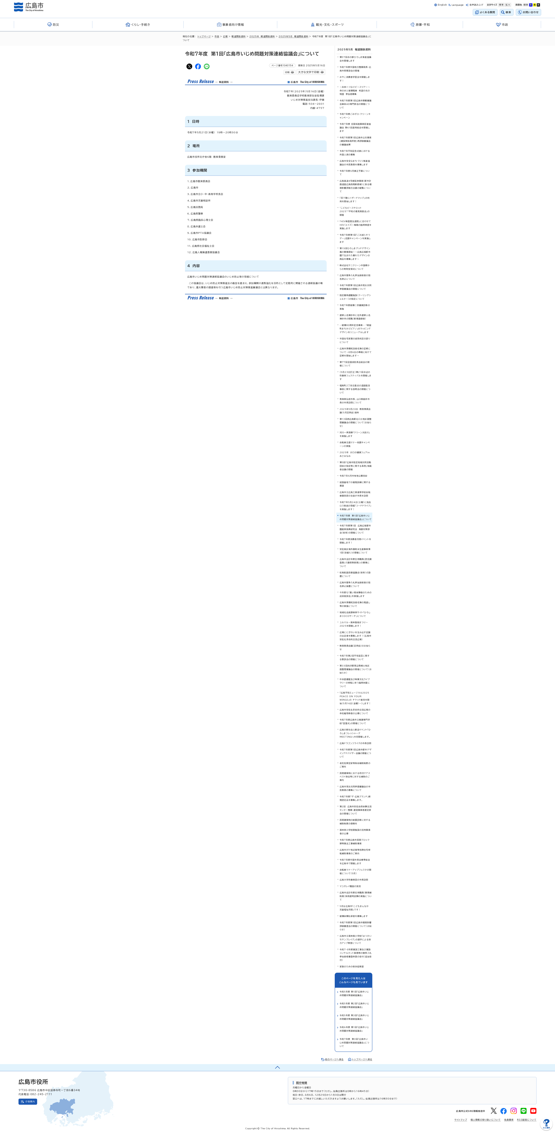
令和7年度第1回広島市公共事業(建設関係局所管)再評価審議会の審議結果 (355, 141)
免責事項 (509, 1120)
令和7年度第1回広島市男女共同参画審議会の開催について (355, 287)
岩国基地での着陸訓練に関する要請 (355, 484)
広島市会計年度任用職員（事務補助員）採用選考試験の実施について (356, 896)
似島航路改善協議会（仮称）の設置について (355, 574)
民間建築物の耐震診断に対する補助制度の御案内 (355, 822)
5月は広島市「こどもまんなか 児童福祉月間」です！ (354, 908)
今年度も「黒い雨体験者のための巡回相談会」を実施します (356, 594)
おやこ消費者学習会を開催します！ (355, 79)
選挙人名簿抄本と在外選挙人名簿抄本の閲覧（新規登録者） (355, 317)
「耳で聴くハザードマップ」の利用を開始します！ (355, 199)
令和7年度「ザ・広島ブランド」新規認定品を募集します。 (355, 798)
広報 (225, 36)
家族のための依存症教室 (352, 966)
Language (458, 5)
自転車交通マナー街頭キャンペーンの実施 (355, 444)
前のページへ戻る (334, 1059)
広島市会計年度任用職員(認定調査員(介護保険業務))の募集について (356, 562)
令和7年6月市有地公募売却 (353, 476)
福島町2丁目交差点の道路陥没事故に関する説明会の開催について (355, 389)
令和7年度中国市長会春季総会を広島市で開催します (355, 861)
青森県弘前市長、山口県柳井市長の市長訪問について (355, 401)
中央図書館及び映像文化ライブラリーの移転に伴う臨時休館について (355, 682)
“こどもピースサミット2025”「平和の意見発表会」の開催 (355, 211)
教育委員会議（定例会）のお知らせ (355, 647)
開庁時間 (301, 1082)
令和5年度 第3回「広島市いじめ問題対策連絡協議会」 (354, 1017)
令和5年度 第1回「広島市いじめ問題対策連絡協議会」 (354, 993)
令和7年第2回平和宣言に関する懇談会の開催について (355, 657)
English (442, 5)
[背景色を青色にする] (530, 4)
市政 (216, 36)
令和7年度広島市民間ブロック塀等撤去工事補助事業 (355, 841)
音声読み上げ (476, 5)
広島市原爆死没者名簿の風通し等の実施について (355, 604)
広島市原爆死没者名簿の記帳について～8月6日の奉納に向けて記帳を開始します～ (356, 352)
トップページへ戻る (362, 1059)
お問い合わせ (531, 12)
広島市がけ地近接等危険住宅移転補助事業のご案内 (355, 851)
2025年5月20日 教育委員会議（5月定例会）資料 (355, 411)
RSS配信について (526, 1120)
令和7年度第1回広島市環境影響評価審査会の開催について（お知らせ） (356, 926)
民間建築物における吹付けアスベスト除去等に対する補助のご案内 (355, 776)
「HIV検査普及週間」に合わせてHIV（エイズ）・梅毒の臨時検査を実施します (355, 224)
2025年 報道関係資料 (262, 36)
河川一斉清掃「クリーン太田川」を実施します (355, 434)
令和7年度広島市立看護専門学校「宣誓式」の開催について (355, 721)
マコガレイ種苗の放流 (350, 886)
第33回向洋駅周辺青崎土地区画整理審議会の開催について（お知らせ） (356, 669)
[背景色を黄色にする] (534, 4)
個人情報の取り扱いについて (486, 1120)
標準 (501, 5)
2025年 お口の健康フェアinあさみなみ (355, 454)
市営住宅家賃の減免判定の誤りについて (355, 340)
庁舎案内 (30, 1102)
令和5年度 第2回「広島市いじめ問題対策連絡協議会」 (354, 1005)
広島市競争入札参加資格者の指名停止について (355, 277)
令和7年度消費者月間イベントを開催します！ (355, 541)
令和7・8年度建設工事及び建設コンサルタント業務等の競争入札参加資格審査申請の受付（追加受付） (356, 954)
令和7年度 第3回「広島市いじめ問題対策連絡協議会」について (354, 1042)
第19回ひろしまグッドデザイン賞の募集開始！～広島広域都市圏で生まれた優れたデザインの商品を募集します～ (355, 253)
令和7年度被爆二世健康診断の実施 (355, 307)
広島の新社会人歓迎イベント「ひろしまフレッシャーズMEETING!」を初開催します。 (355, 733)
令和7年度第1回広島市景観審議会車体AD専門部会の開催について (355, 104)
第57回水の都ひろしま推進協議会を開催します (355, 59)
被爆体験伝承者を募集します (354, 916)
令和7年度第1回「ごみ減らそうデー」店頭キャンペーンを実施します (355, 238)
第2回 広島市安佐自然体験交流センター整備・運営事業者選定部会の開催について (356, 810)
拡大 (507, 5)
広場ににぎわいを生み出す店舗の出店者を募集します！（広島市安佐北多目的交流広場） (355, 636)
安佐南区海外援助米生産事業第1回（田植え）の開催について (355, 551)
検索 (508, 12)
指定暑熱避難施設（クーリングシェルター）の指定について (355, 297)
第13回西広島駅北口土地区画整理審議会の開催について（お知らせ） (355, 422)
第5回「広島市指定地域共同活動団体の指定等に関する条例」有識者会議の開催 (356, 466)
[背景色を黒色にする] (538, 4)
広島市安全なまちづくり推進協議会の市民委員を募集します (355, 163)
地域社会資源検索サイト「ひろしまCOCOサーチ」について (355, 614)
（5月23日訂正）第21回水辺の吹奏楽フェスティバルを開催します (355, 375)
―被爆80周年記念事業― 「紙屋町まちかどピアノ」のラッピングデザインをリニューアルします (355, 328)
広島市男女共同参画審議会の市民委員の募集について (355, 788)
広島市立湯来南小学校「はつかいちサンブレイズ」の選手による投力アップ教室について (356, 939)
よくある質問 (487, 12)
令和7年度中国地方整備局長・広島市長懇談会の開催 (355, 69)
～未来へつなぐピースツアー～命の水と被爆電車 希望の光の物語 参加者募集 (355, 90)
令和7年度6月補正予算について (355, 172)
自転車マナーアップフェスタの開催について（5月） (355, 871)
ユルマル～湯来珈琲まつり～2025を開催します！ (354, 624)
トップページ (204, 36)
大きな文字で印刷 (308, 72)
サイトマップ (460, 1120)
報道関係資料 (239, 36)
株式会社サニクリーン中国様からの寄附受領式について (355, 267)
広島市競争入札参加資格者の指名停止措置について (355, 584)
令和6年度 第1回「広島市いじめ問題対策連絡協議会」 (354, 1029)
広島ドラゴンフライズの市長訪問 (355, 743)
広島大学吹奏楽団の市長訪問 (354, 880)
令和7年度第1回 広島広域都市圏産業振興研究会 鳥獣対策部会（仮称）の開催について (355, 529)
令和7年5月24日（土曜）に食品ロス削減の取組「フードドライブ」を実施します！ (355, 505)
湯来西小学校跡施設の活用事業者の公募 (355, 831)
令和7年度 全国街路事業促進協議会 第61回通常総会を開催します (355, 127)
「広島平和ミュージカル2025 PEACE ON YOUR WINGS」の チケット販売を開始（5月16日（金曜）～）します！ (355, 698)
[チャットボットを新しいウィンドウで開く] (546, 1130)
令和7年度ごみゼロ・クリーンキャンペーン (355, 116)
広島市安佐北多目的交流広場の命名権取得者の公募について (355, 711)
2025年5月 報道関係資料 (293, 36)
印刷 (287, 72)
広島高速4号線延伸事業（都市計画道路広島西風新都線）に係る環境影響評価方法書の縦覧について (356, 186)
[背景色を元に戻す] (526, 4)
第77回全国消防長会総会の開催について (355, 364)
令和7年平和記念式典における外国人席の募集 (355, 153)
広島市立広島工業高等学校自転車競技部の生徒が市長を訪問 (355, 494)
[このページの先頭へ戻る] (277, 1067)
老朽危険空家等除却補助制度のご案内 (355, 765)
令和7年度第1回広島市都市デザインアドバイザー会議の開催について (355, 753)
